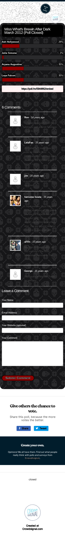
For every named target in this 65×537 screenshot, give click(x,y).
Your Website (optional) (14, 325)
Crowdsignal (32, 458)
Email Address (9, 312)
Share (24, 428)
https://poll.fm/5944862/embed (37, 88)
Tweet (42, 428)
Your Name (7, 300)
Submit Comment (18, 378)
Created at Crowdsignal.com (32, 527)
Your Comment (9, 338)
